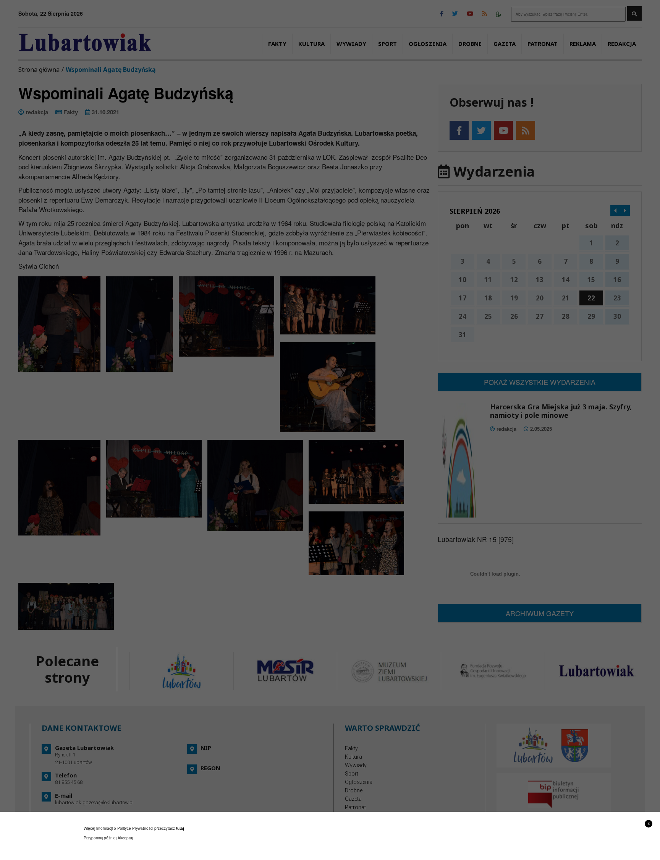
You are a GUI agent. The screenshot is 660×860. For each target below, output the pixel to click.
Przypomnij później (100, 838)
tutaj (180, 828)
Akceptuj (125, 838)
